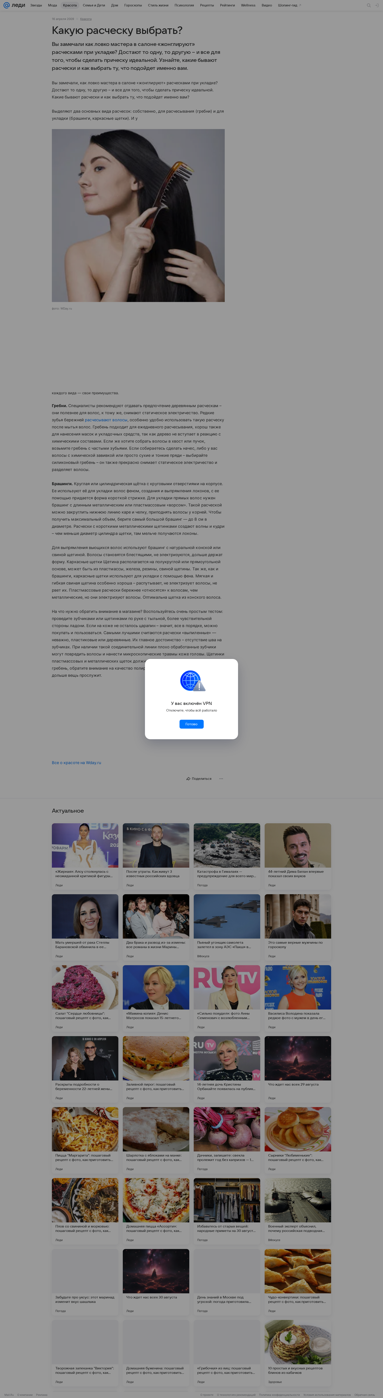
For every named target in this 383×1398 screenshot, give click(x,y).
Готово (191, 724)
